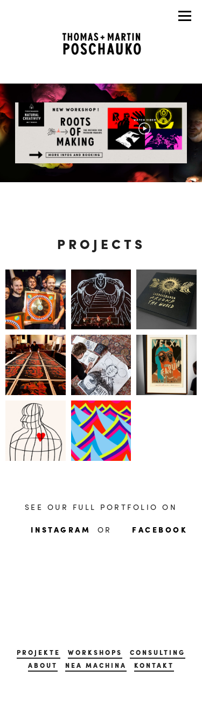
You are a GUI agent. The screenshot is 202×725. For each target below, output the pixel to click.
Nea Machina (96, 665)
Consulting (157, 652)
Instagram (61, 529)
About (43, 665)
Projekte (38, 652)
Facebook (159, 529)
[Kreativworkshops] (101, 131)
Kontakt (154, 665)
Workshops (95, 652)
